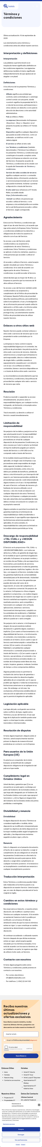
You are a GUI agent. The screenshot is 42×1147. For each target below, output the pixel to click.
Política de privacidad (21, 1040)
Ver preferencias (21, 1140)
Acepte (21, 1129)
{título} (18, 1144)
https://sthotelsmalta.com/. (17, 195)
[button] (39, 1105)
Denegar (21, 1135)
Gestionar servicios (9, 1124)
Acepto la (22, 1040)
